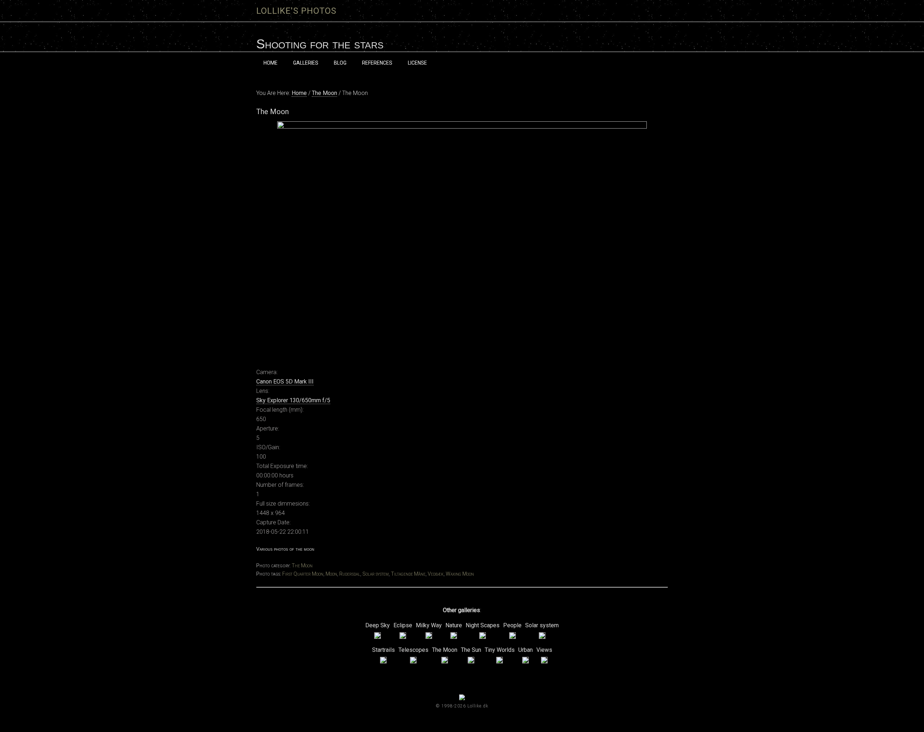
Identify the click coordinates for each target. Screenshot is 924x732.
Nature (453, 625)
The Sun (471, 649)
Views (544, 649)
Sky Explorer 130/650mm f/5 (293, 400)
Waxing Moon (460, 574)
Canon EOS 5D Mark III (285, 381)
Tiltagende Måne (408, 574)
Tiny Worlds (500, 649)
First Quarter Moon (302, 574)
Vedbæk (436, 574)
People (512, 625)
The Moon (324, 93)
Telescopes (413, 649)
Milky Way (429, 625)
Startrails (383, 649)
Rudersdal (349, 574)
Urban (525, 649)
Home (299, 93)
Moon (331, 574)
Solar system (375, 574)
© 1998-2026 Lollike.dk (462, 706)
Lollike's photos (296, 11)
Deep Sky (377, 625)
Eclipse (402, 625)
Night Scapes (483, 625)
